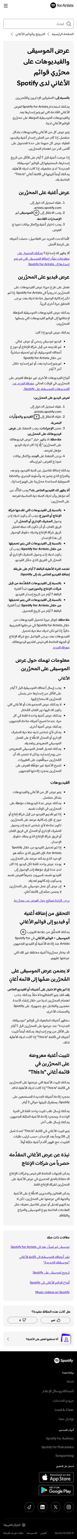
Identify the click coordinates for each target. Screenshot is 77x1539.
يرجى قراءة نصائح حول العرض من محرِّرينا (42, 900)
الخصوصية (32, 1533)
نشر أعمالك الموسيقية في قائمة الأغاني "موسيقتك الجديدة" (44, 1259)
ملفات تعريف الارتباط (13, 1533)
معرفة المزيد (61, 647)
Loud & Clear (64, 1410)
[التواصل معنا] (9, 1339)
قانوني (43, 1533)
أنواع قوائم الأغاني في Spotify (50, 1282)
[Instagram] (69, 1507)
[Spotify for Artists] (62, 5)
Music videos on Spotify (52, 1292)
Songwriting (64, 1455)
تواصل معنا (66, 1419)
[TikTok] (29, 1507)
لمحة (70, 1381)
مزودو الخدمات (63, 1400)
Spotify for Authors (60, 1438)
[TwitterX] (56, 1507)
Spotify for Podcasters (57, 1447)
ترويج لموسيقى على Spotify (51, 1272)
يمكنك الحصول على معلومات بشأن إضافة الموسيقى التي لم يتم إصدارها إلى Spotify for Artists (42, 258)
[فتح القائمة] (5, 5)
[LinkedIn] (42, 1507)
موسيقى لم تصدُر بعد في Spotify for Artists (40, 1246)
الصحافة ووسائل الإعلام (58, 1391)
